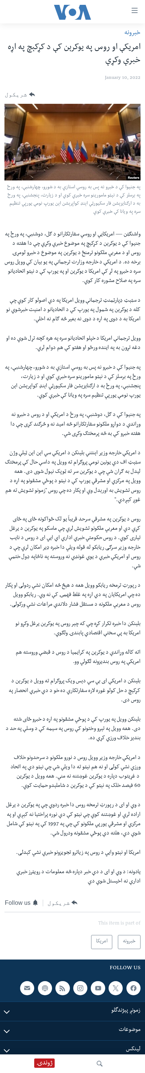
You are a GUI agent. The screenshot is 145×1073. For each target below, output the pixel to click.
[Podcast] (45, 988)
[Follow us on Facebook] (133, 988)
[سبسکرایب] (27, 988)
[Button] (20, 94)
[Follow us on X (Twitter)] (116, 988)
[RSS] (62, 988)
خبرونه (132, 33)
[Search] (99, 1063)
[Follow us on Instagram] (80, 988)
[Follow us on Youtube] (98, 988)
